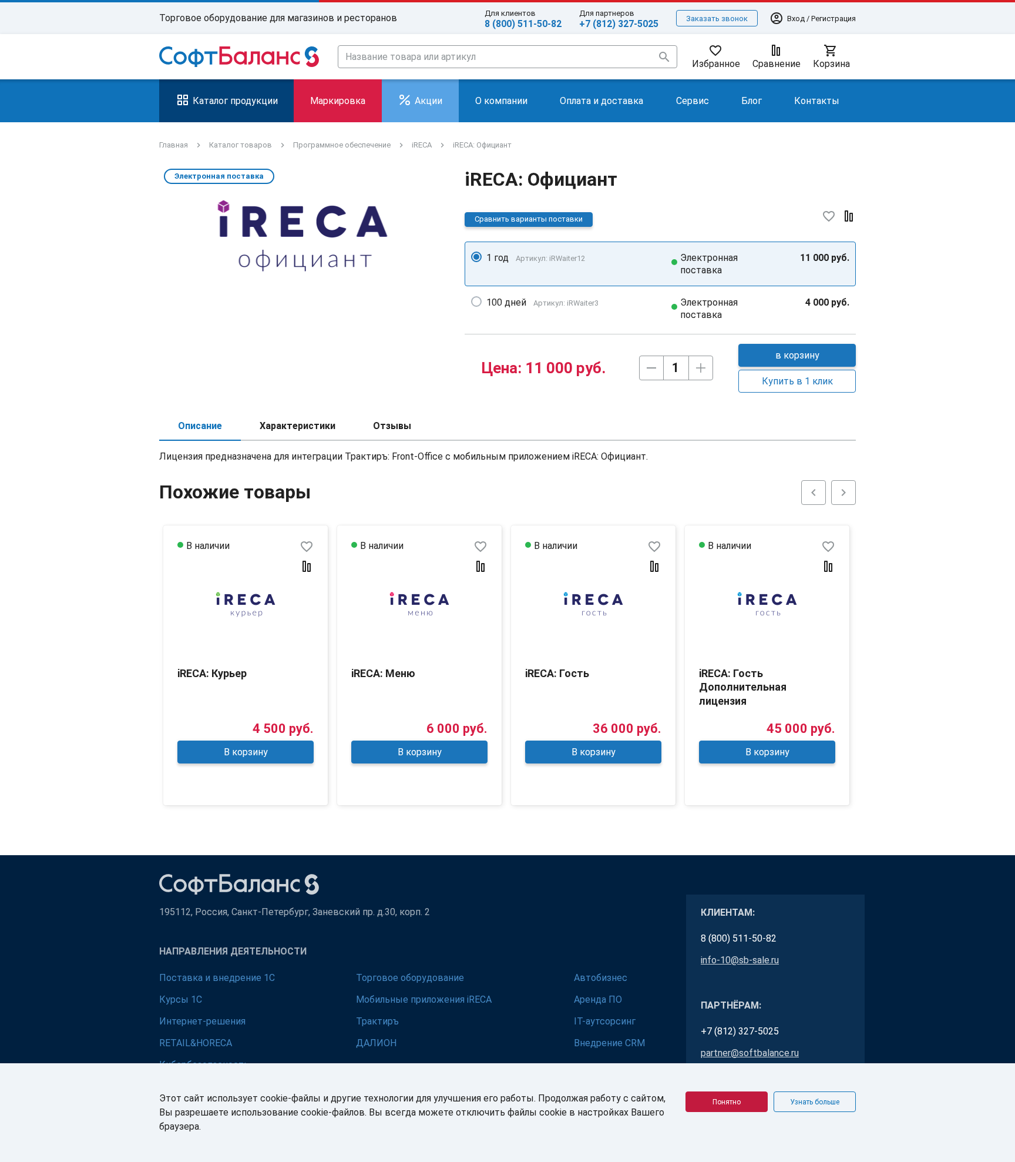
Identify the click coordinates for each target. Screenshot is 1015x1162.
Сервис (692, 100)
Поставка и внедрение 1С (217, 977)
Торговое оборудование (410, 977)
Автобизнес (600, 977)
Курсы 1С (180, 999)
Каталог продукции (235, 100)
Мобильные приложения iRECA (424, 999)
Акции (428, 100)
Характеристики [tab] (297, 425)
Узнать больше (814, 1102)
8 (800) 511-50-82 (523, 23)
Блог (751, 100)
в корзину (797, 355)
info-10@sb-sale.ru (740, 960)
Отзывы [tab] (392, 425)
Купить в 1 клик (797, 381)
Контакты (816, 100)
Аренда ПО (598, 999)
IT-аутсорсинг (605, 1021)
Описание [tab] (200, 425)
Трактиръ (377, 1021)
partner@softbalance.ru (750, 1053)
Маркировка (337, 100)
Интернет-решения (202, 1021)
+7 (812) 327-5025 (618, 23)
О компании (501, 100)
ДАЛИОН (376, 1043)
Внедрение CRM (609, 1043)
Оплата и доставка (601, 100)
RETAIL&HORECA (195, 1043)
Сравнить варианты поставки (529, 219)
